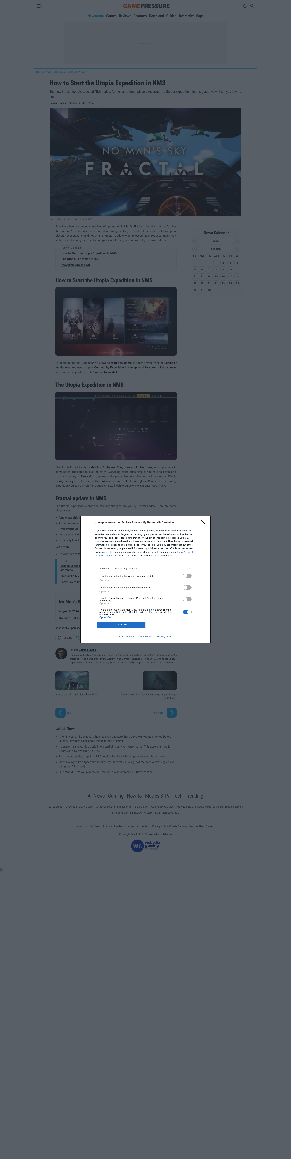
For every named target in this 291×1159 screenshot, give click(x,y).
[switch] (187, 576)
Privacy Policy (164, 636)
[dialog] (145, 579)
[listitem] (145, 568)
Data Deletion (126, 636)
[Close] (204, 523)
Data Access (145, 636)
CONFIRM (121, 624)
